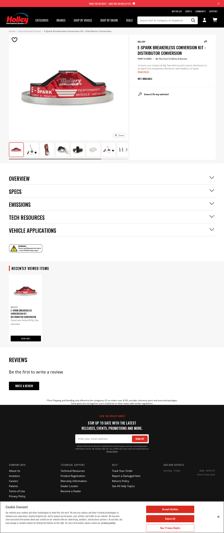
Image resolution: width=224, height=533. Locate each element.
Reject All (170, 518)
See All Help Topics (123, 486)
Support (213, 11)
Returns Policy (120, 481)
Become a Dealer (71, 491)
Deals (129, 20)
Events (188, 11)
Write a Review (24, 386)
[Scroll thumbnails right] (126, 149)
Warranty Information (74, 481)
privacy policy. (108, 523)
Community (200, 11)
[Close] (218, 517)
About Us (14, 471)
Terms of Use (17, 491)
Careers (13, 481)
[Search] (193, 20)
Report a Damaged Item (126, 476)
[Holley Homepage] (17, 15)
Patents (13, 486)
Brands (61, 20)
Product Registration (73, 476)
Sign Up (139, 439)
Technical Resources (73, 471)
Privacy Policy (112, 451)
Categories (41, 20)
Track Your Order (122, 471)
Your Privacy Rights (170, 528)
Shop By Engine (109, 20)
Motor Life (177, 11)
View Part (25, 338)
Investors (14, 476)
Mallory (141, 41)
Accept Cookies (170, 509)
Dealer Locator (69, 486)
